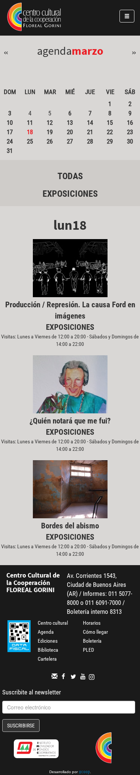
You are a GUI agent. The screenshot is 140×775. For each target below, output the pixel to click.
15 (110, 122)
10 (10, 122)
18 (30, 132)
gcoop (84, 772)
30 (130, 141)
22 (110, 132)
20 (70, 132)
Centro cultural (53, 622)
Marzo (87, 50)
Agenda (46, 631)
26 (50, 141)
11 (30, 122)
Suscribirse (21, 726)
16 (130, 122)
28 (90, 141)
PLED (88, 649)
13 (70, 122)
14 (90, 122)
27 (70, 141)
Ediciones (47, 640)
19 (50, 132)
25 (30, 141)
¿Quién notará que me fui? (70, 420)
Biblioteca (48, 649)
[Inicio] (34, 18)
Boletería (92, 640)
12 (50, 122)
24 (10, 141)
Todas (70, 176)
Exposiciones (70, 194)
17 (10, 132)
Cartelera (47, 658)
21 (90, 132)
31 (10, 150)
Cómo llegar (95, 631)
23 (130, 132)
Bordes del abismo (70, 525)
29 (110, 141)
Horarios (91, 622)
